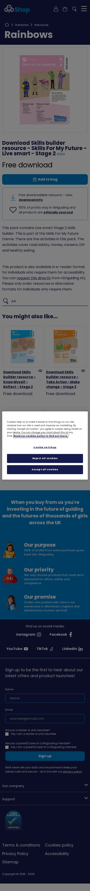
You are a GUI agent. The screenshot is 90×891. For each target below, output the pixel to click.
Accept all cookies (45, 469)
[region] (45, 446)
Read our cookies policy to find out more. (41, 436)
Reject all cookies (45, 458)
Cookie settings (45, 447)
